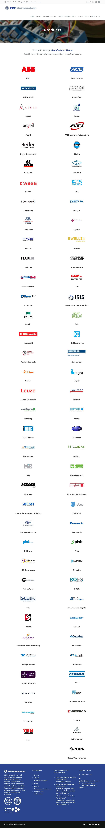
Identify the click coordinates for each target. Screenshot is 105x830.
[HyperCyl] (28, 296)
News (74, 16)
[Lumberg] (28, 409)
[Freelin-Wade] (28, 277)
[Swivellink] (77, 636)
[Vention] (28, 693)
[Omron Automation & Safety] (28, 504)
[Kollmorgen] (77, 352)
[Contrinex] (28, 201)
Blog (36, 783)
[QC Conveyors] (28, 561)
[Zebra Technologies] (77, 749)
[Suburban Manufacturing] (28, 636)
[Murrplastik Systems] (77, 485)
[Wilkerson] (28, 712)
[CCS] (77, 182)
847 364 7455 (11, 2)
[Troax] (77, 674)
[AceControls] (77, 69)
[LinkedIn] (87, 2)
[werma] (77, 711)
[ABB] (28, 69)
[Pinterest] (93, 2)
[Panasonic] (77, 523)
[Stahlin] (28, 617)
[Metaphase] (28, 447)
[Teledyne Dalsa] (28, 655)
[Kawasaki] (28, 334)
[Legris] (77, 371)
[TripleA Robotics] (28, 674)
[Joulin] (28, 315)
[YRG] (28, 731)
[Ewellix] (77, 239)
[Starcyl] (77, 617)
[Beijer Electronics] (28, 145)
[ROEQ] (77, 579)
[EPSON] (28, 239)
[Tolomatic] (77, 655)
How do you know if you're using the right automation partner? (66, 779)
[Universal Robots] (77, 692)
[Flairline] (28, 258)
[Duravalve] (28, 220)
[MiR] (28, 466)
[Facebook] (90, 2)
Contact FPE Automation (87, 16)
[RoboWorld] (28, 579)
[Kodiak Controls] (28, 352)
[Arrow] (77, 107)
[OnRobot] (77, 504)
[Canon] (28, 182)
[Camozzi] (28, 163)
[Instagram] (99, 2)
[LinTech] (77, 390)
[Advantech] (28, 88)
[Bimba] (77, 145)
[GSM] (77, 277)
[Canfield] (77, 163)
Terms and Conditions (42, 789)
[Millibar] (77, 447)
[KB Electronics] (77, 334)
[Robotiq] (77, 561)
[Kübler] (28, 371)
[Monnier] (28, 485)
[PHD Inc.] (28, 542)
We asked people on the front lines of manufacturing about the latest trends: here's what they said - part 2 (65, 788)
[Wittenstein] (77, 730)
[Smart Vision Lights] (77, 598)
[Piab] (77, 542)
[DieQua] (77, 201)
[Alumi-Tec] (77, 88)
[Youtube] (96, 2)
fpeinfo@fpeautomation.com (31, 2)
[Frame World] (77, 258)
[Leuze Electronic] (28, 390)
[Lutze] (77, 409)
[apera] (28, 107)
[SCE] (28, 598)
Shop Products (49, 16)
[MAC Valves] (28, 428)
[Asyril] (28, 126)
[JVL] (77, 315)
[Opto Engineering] (28, 523)
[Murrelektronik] (77, 466)
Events (36, 786)
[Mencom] (77, 428)
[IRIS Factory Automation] (77, 296)
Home (33, 16)
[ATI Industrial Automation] (77, 126)
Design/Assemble (64, 16)
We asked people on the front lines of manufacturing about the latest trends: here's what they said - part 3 (65, 800)
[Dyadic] (77, 220)
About (38, 16)
